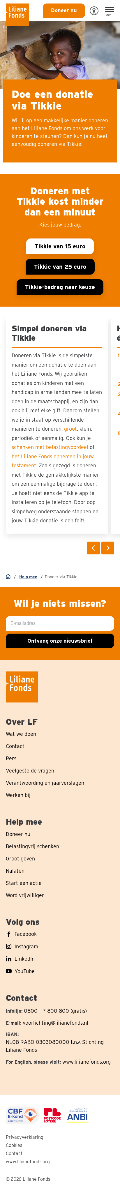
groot (70, 429)
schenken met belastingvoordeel (50, 447)
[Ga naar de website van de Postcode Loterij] (52, 1115)
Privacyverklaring (24, 1137)
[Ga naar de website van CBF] (23, 1115)
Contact (14, 1153)
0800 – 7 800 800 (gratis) (55, 1011)
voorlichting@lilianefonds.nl (55, 1023)
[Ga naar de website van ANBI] (77, 1115)
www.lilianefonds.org (86, 1062)
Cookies (14, 1145)
